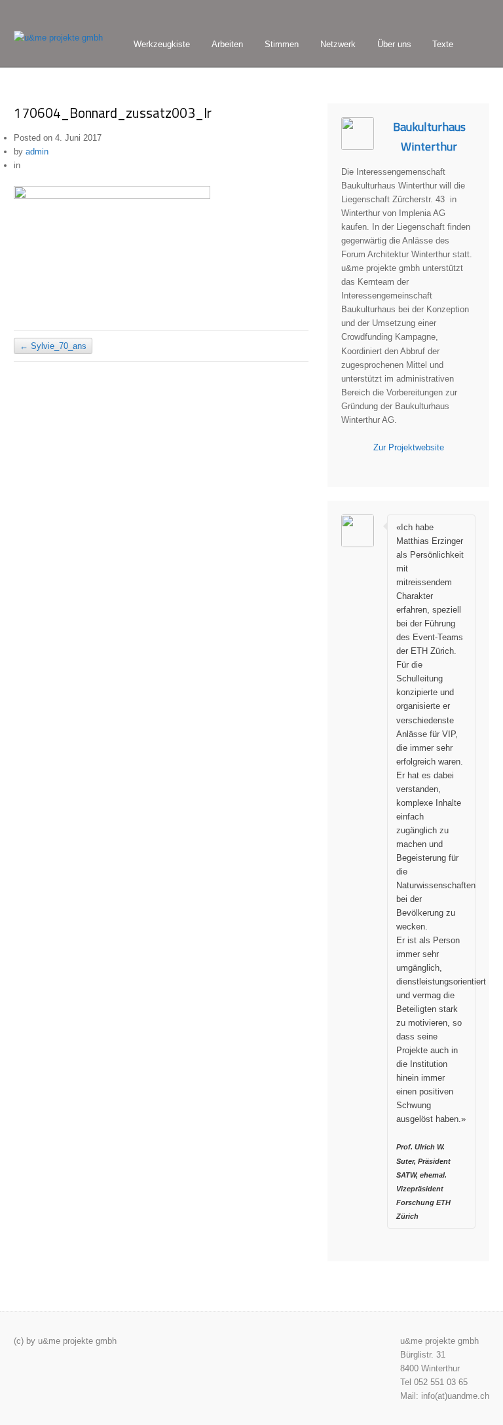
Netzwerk (338, 44)
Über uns (394, 44)
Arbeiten (227, 44)
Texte (442, 44)
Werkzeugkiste (162, 44)
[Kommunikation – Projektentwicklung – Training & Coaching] (58, 38)
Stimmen (282, 44)
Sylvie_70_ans (53, 346)
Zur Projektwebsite (408, 447)
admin (37, 151)
